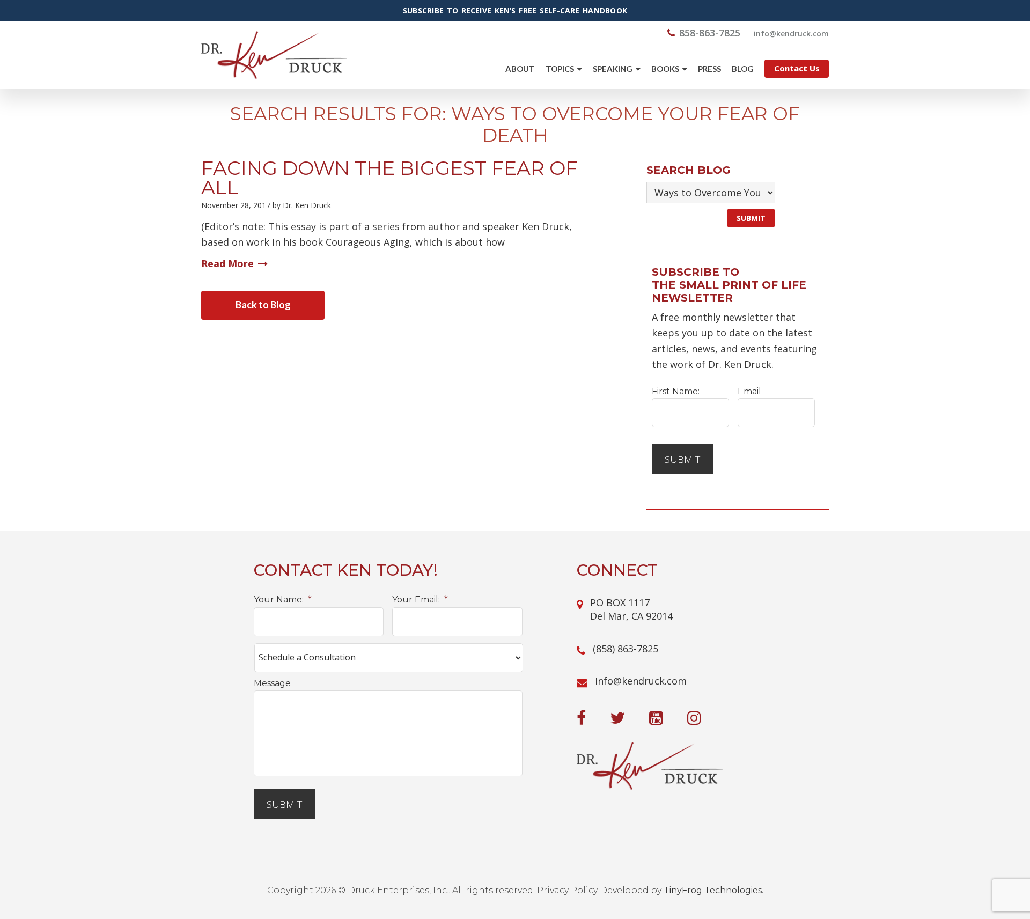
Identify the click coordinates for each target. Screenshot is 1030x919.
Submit (682, 459)
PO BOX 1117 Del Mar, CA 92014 (631, 609)
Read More (227, 263)
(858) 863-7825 (625, 648)
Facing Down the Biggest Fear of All (389, 177)
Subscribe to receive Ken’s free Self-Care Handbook (515, 11)
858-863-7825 (709, 32)
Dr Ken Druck (274, 55)
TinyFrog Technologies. (713, 890)
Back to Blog (263, 305)
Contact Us (797, 68)
